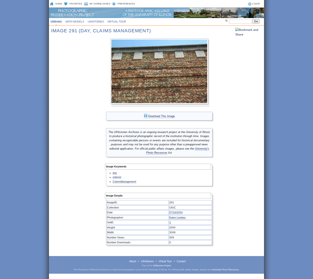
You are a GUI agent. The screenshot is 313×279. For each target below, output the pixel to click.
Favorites (75, 4)
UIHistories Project (162, 265)
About (132, 261)
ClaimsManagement (124, 181)
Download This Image (161, 116)
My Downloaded (100, 4)
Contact (181, 261)
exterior (117, 177)
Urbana (56, 21)
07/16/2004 (176, 212)
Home (58, 4)
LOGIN (256, 4)
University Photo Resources (225, 269)
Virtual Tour (116, 21)
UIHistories (96, 21)
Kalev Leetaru (177, 217)
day (115, 172)
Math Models (75, 21)
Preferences (126, 4)
